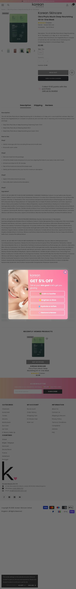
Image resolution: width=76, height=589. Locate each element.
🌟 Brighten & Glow (47, 300)
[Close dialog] (65, 272)
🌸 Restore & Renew (47, 312)
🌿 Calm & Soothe (47, 293)
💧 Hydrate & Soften (47, 306)
